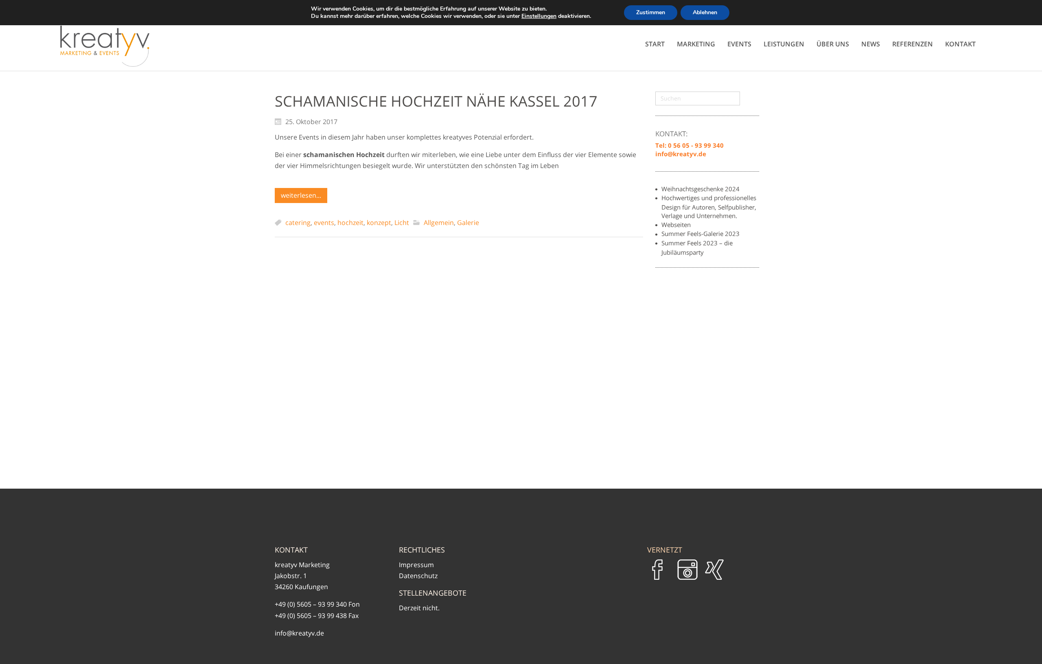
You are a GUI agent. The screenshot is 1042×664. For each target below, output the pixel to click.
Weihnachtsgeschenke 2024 (700, 189)
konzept (379, 222)
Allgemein (439, 222)
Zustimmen (650, 12)
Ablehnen (705, 12)
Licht (401, 222)
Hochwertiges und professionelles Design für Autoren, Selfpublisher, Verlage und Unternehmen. (708, 207)
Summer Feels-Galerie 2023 (700, 233)
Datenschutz (418, 575)
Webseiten (676, 225)
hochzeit (350, 222)
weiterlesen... (301, 195)
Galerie (468, 222)
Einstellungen (538, 16)
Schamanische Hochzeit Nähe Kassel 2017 (436, 101)
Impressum (416, 564)
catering (298, 222)
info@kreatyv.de (299, 633)
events (324, 222)
